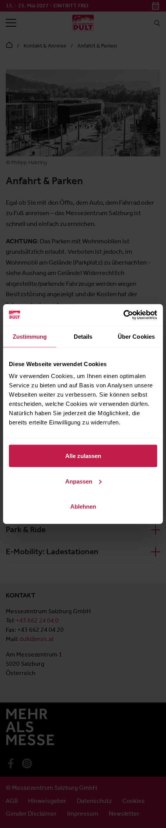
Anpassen (78, 481)
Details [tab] (83, 336)
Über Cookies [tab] (136, 336)
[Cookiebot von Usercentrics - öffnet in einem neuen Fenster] (123, 315)
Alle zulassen (83, 456)
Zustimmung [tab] (30, 336)
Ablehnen (83, 506)
